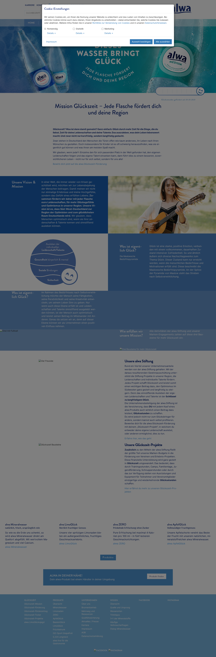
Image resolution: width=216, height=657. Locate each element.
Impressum (51, 41)
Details (50, 33)
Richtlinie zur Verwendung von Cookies (111, 23)
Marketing (109, 28)
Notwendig (52, 28)
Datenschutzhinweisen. (156, 23)
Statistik (80, 28)
